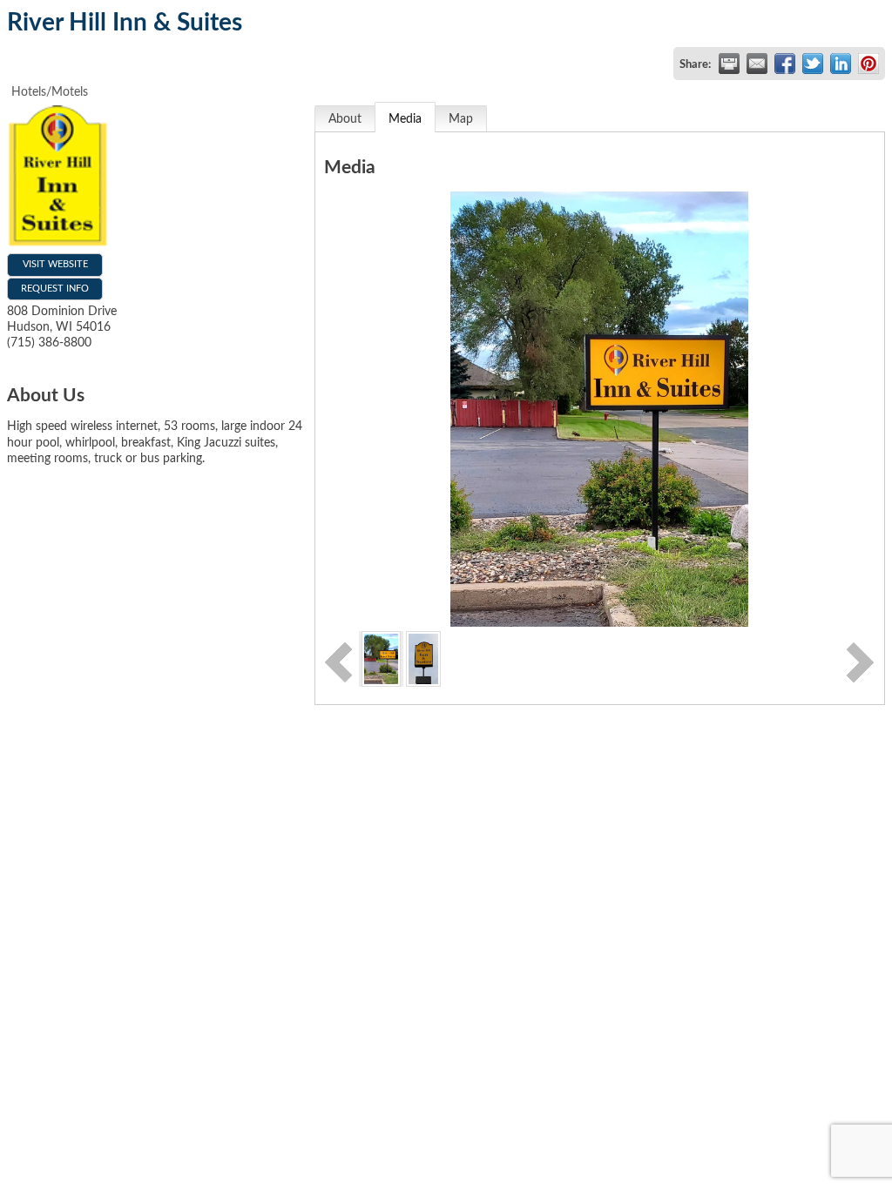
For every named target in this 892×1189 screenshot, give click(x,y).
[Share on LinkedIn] (840, 63)
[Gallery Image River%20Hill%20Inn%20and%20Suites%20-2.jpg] (423, 658)
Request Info (55, 288)
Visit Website (55, 264)
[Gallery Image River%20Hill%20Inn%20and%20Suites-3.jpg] (382, 658)
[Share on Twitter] (812, 63)
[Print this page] (729, 63)
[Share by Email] (757, 63)
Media (405, 119)
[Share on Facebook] (784, 63)
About (345, 119)
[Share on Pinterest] (868, 63)
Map (461, 119)
